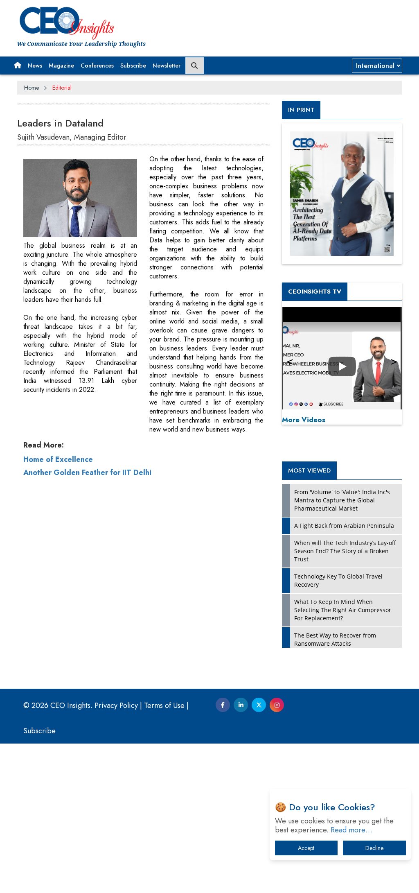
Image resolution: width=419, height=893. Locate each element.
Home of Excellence (58, 459)
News (35, 65)
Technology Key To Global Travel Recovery (338, 580)
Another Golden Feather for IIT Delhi (87, 472)
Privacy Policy (116, 705)
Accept (306, 848)
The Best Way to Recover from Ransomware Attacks (335, 639)
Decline (374, 848)
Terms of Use (164, 705)
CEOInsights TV (314, 291)
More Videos (303, 420)
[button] (18, 66)
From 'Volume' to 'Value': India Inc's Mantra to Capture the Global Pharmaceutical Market (342, 500)
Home (31, 88)
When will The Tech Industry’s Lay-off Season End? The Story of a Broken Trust (345, 551)
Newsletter (166, 65)
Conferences (97, 65)
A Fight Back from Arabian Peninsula (344, 525)
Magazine (61, 65)
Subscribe (133, 65)
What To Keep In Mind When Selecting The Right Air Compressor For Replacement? (342, 610)
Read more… (351, 830)
